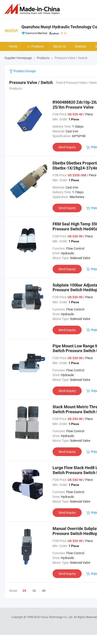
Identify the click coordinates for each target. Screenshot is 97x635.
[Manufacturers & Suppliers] (33, 9)
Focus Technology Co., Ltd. (57, 617)
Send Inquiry (67, 147)
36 (34, 590)
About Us (59, 46)
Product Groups (24, 71)
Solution (80, 46)
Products (37, 46)
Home (13, 46)
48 (44, 590)
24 (24, 590)
